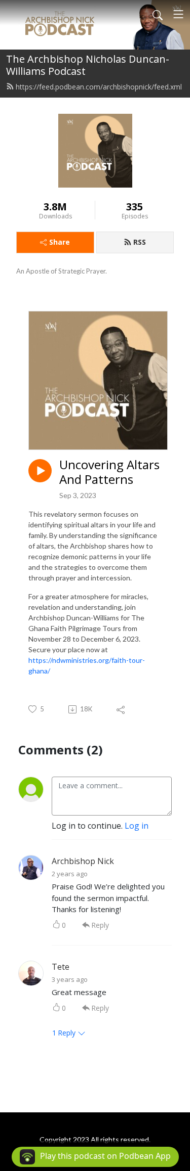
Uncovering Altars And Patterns (109, 472)
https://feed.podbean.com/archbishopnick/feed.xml (99, 87)
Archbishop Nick (83, 861)
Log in (136, 825)
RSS (139, 242)
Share (59, 242)
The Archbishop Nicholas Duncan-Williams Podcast (87, 65)
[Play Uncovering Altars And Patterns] (40, 470)
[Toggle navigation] (178, 14)
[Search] (157, 14)
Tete (60, 966)
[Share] (121, 709)
